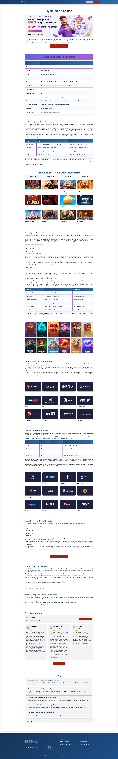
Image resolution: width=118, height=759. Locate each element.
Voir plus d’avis (59, 663)
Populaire (32, 176)
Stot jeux (84, 176)
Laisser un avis (85, 619)
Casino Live (49, 176)
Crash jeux (66, 176)
